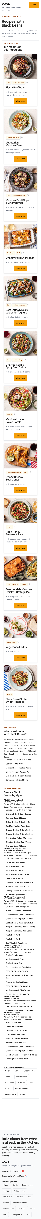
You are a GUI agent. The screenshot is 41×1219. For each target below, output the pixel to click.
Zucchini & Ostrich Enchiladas (18, 911)
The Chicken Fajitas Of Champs (19, 838)
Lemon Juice (10, 1094)
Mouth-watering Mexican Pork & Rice (21, 1055)
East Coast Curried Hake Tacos (19, 1006)
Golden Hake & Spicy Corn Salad (19, 923)
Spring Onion (16, 1214)
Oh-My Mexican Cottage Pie (17, 994)
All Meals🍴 (6, 1171)
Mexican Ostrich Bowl (15, 866)
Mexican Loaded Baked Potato (18, 768)
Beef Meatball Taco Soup (16, 943)
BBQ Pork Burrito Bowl (15, 1035)
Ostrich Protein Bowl (14, 963)
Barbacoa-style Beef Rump (17, 780)
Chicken (21, 1083)
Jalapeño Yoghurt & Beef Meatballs (20, 927)
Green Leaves (29, 1071)
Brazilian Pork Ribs (13, 1022)
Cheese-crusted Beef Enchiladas (19, 882)
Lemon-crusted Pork (14, 1026)
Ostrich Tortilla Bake (14, 764)
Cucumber (9, 1083)
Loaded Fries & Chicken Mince (18, 760)
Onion (7, 1071)
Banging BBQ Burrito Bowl (17, 1059)
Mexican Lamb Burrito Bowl (17, 874)
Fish (28, 1214)
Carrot (8, 1088)
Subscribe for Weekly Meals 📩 (14, 1176)
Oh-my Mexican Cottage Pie (17, 772)
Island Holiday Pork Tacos (16, 1043)
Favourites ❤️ (18, 1171)
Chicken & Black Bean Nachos (18, 776)
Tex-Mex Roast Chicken (16, 818)
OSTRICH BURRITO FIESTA (17, 971)
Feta (5, 1214)
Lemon (32, 1209)
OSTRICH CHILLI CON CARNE (18, 986)
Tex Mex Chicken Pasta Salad (18, 826)
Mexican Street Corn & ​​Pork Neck (20, 915)
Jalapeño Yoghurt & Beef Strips (19, 931)
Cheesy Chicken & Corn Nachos (19, 830)
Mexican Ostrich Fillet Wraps (18, 990)
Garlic (17, 1071)
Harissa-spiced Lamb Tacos (17, 886)
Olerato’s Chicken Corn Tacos (18, 842)
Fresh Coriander (21, 1088)
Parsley (23, 1094)
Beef (31, 1083)
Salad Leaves (21, 1077)
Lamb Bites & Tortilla (14, 878)
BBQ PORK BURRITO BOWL (17, 1039)
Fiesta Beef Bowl (13, 935)
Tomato (8, 1077)
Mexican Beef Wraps (14, 870)
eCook (6, 3)
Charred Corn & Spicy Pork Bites (19, 919)
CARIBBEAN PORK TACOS (17, 1031)
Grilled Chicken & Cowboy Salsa (19, 822)
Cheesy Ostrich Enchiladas (17, 982)
